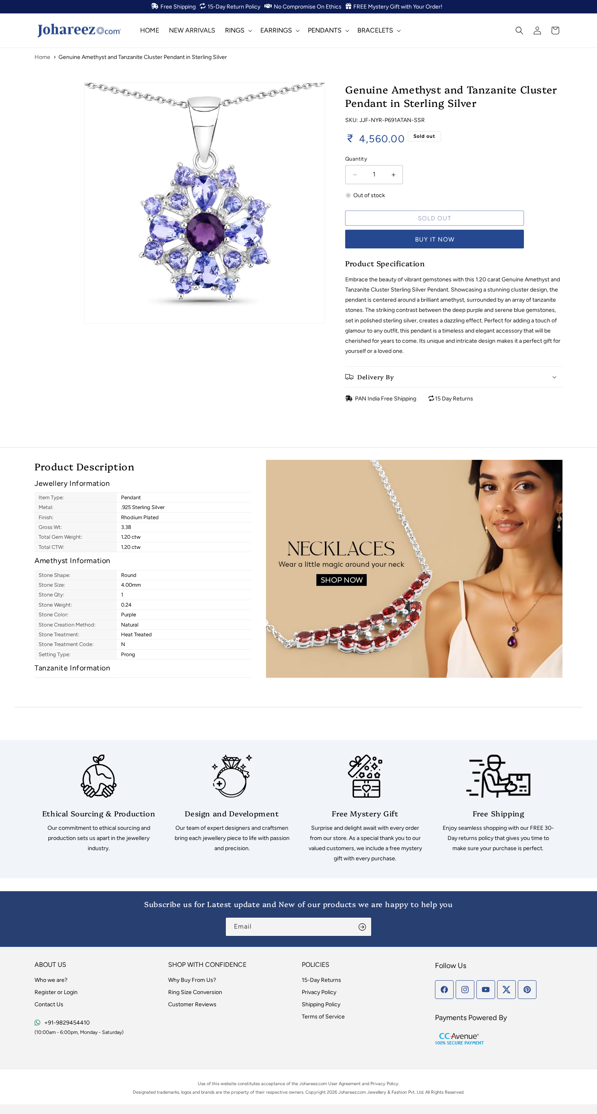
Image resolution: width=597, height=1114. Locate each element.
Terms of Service (323, 1016)
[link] (99, 804)
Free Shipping (178, 6)
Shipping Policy (321, 1004)
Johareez (308, 1083)
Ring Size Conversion (195, 992)
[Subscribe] (362, 926)
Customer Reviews (192, 1004)
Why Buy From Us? (192, 980)
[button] (237, 30)
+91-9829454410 (67, 1022)
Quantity (356, 159)
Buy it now (434, 239)
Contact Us (49, 1004)
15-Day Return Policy (234, 6)
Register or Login (56, 992)
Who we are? (51, 980)
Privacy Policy (319, 992)
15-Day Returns (321, 980)
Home (42, 57)
